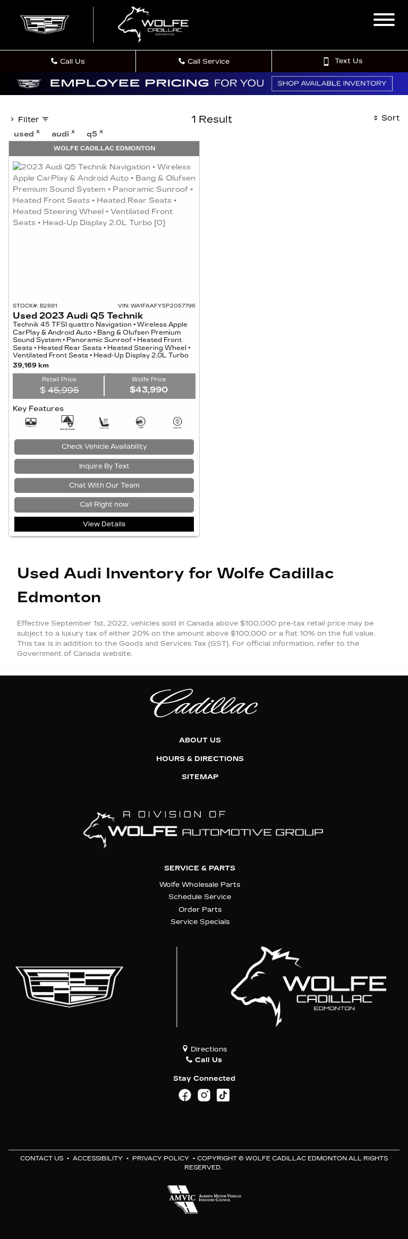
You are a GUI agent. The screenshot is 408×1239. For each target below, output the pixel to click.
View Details (104, 524)
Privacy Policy (160, 1158)
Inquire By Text (104, 466)
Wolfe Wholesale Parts (199, 884)
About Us (200, 740)
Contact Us (41, 1158)
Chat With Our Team (104, 485)
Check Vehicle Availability (104, 446)
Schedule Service (199, 897)
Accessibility (98, 1158)
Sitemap (200, 777)
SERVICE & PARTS (199, 868)
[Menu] (384, 21)
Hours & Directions (200, 759)
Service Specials (200, 922)
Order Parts (200, 909)
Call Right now (104, 504)
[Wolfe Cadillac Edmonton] (105, 24)
